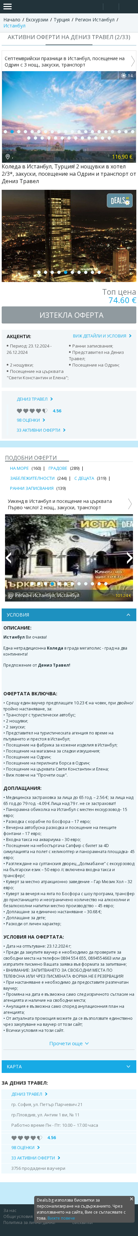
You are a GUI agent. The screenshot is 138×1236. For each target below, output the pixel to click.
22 (35, 138)
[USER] (111, 7)
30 (89, 138)
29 (82, 138)
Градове (58, 468)
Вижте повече (61, 1218)
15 (99, 131)
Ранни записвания (32, 488)
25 (55, 138)
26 (62, 138)
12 (79, 131)
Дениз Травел (32, 399)
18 (119, 131)
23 (42, 138)
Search (95, 7)
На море (19, 468)
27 (69, 138)
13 (85, 131)
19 (126, 131)
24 (49, 138)
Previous (8, 560)
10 (65, 131)
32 (102, 138)
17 (112, 131)
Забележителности (32, 478)
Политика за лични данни (29, 1222)
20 (132, 131)
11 (72, 131)
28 (75, 138)
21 (28, 138)
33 (109, 138)
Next (130, 560)
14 (92, 131)
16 (106, 131)
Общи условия (18, 1216)
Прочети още (66, 1043)
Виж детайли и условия (99, 336)
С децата (84, 478)
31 (95, 138)
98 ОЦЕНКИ (28, 420)
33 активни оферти (38, 430)
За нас (9, 1210)
